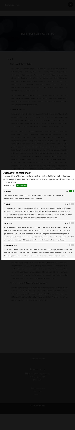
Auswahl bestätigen (9, 185)
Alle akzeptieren (21, 185)
